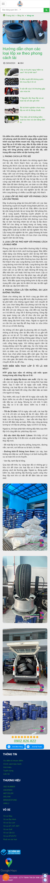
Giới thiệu (7, 767)
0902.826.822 (25, 741)
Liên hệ (6, 774)
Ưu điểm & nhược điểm (13, 760)
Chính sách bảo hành (12, 764)
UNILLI (6, 803)
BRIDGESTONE (10, 800)
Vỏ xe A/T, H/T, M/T (11, 826)
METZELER (8, 793)
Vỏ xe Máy (7, 816)
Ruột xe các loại (10, 839)
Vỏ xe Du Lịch (9, 823)
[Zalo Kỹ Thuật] (45, 879)
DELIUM (6, 797)
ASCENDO (7, 790)
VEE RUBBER (9, 787)
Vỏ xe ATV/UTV (9, 836)
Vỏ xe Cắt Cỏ (9, 833)
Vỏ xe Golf (7, 829)
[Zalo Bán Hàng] (45, 875)
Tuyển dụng (8, 771)
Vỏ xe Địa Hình (9, 819)
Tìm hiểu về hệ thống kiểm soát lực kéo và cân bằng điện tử (32, 119)
